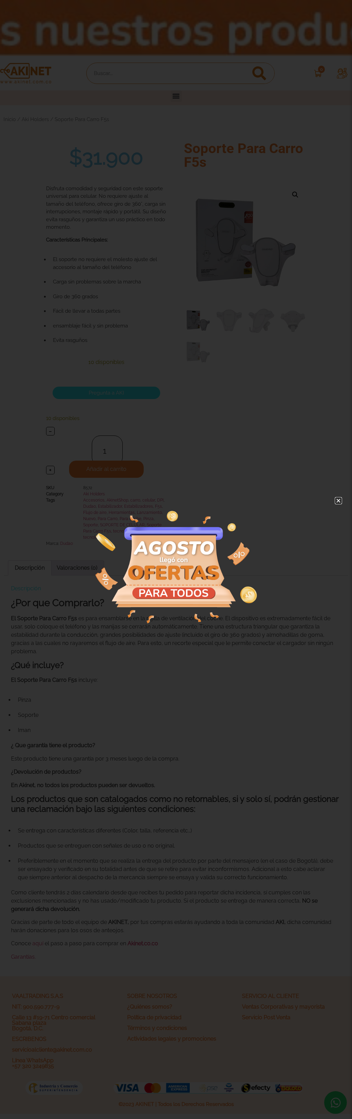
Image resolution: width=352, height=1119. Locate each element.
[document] (176, 559)
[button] (338, 500)
